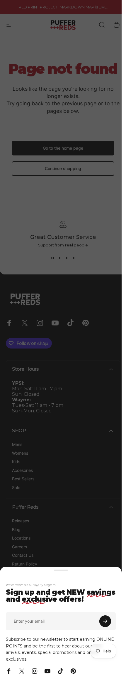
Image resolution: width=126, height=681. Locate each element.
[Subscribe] (105, 621)
